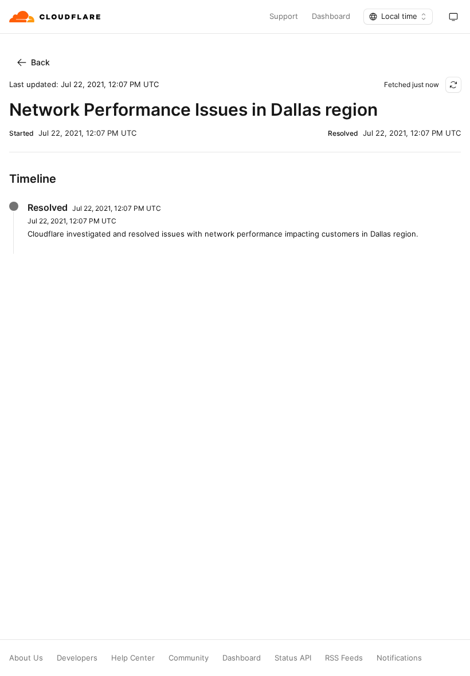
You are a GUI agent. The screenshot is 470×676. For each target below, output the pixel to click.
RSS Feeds (344, 658)
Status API (293, 658)
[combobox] (398, 16)
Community (189, 658)
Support (283, 16)
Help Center (133, 658)
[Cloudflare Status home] (56, 16)
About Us (26, 658)
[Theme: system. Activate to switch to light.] (453, 16)
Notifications (399, 658)
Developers (77, 658)
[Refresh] (453, 84)
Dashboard (331, 16)
